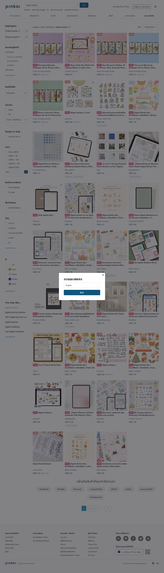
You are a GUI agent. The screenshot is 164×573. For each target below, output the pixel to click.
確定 (82, 292)
